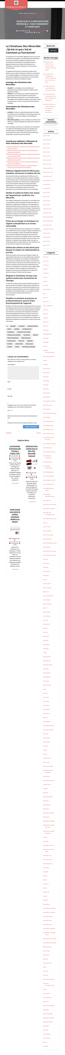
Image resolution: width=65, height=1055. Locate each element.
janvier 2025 (48, 213)
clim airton (47, 527)
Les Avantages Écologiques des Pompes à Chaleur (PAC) (15, 450)
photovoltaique (49, 797)
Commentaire (12, 364)
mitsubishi (47, 721)
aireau (46, 314)
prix (46, 888)
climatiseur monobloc (50, 551)
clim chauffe (48, 531)
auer (46, 346)
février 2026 (48, 160)
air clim (47, 302)
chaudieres (48, 409)
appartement (48, 334)
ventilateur (48, 1034)
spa (46, 989)
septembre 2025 (49, 180)
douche (47, 575)
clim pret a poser (49, 535)
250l (46, 277)
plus (46, 837)
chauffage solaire (49, 484)
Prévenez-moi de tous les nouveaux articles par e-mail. (22, 423)
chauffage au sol (49, 429)
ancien (46, 330)
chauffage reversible (50, 480)
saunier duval (48, 963)
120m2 (47, 261)
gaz (46, 652)
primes (47, 884)
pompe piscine (48, 863)
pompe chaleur (49, 859)
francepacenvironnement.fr (16, 7)
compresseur (26, 335)
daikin (46, 567)
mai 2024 (47, 245)
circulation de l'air (26, 329)
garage (47, 648)
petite (46, 792)
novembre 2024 (49, 221)
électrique (47, 616)
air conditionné (49, 306)
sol (45, 967)
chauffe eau (48, 500)
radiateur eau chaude (50, 908)
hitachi (47, 669)
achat (46, 285)
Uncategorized (29, 13)
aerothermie (48, 289)
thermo (47, 1001)
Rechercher (51, 46)
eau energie (48, 588)
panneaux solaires (49, 780)
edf (46, 608)
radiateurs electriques (50, 943)
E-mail (10, 389)
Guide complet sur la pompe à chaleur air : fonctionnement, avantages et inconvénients (50, 108)
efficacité (35, 335)
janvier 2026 (48, 164)
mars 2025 (47, 205)
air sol (46, 310)
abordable (12, 326)
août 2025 (47, 184)
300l (46, 281)
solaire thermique (49, 979)
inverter (47, 681)
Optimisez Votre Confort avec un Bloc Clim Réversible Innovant (32, 451)
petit (46, 788)
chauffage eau (48, 448)
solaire (46, 975)
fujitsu (46, 640)
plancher (47, 817)
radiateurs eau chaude (50, 939)
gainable (47, 644)
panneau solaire (49, 766)
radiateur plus (48, 924)
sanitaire (47, 955)
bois (46, 360)
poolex (46, 872)
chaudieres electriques (50, 413)
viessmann (47, 1038)
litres (46, 693)
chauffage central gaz (50, 444)
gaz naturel (48, 657)
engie (46, 620)
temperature (48, 997)
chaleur (9, 329)
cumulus (47, 563)
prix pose (47, 892)
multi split (47, 738)
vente (46, 1030)
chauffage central (49, 433)
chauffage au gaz (49, 425)
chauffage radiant (49, 476)
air (45, 293)
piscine (47, 801)
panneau (47, 762)
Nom (9, 382)
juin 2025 (47, 192)
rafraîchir (9, 347)
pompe (47, 841)
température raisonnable (28, 347)
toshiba (47, 1010)
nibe (46, 750)
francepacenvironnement (38, 31)
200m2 (47, 273)
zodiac (46, 1046)
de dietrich (47, 571)
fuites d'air (21, 341)
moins (46, 734)
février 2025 (48, 209)
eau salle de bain (49, 596)
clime (46, 559)
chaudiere (47, 393)
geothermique (48, 665)
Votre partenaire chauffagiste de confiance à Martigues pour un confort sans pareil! (50, 78)
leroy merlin (48, 685)
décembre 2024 (49, 217)
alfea (46, 326)
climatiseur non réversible (13, 335)
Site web (10, 396)
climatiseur (48, 547)
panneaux (47, 776)
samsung (47, 951)
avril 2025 (47, 201)
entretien (47, 624)
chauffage (16, 329)
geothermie (48, 661)
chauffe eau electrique (50, 504)
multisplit (47, 742)
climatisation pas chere (51, 543)
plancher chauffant (50, 821)
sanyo (46, 959)
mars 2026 (47, 156)
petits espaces (29, 344)
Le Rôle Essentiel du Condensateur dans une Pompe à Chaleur (50, 88)
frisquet (47, 636)
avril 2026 (47, 152)
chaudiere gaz (48, 405)
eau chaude (48, 583)
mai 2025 (47, 196)
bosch (46, 364)
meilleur (47, 705)
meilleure (47, 709)
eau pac (47, 592)
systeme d (47, 993)
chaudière (47, 397)
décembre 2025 (49, 168)
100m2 (47, 257)
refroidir (17, 347)
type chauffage (49, 1014)
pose (46, 876)
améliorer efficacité (32, 326)
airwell (47, 322)
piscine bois (48, 805)
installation (30, 341)
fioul (46, 628)
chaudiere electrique (50, 401)
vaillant (47, 1026)
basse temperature (50, 356)
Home (21, 13)
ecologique (48, 600)
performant (48, 784)
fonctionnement (11, 341)
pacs (46, 754)
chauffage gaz (48, 462)
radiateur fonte (49, 916)
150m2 (47, 265)
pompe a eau (48, 855)
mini (46, 717)
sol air (46, 971)
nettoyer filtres (19, 344)
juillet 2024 (48, 237)
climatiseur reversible (50, 555)
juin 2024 (47, 241)
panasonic (47, 758)
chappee (47, 381)
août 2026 (47, 136)
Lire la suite (15, 483)
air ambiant (21, 326)
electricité (47, 612)
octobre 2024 (48, 225)
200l (46, 269)
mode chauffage (49, 730)
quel (46, 896)
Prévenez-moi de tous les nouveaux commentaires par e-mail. (23, 417)
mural (46, 746)
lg (45, 689)
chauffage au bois (49, 421)
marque (47, 701)
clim (46, 523)
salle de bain (48, 947)
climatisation (10, 332)
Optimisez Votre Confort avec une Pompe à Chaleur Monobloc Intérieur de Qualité (50, 66)
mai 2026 (47, 148)
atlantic (47, 342)
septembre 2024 (49, 229)
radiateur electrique (50, 912)
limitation (9, 344)
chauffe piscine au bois (50, 518)
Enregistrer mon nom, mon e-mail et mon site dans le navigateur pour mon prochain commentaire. (22, 406)
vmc (46, 1042)
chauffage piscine (49, 472)
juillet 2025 (48, 188)
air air (46, 297)
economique (48, 604)
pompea (47, 868)
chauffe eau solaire (50, 508)
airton (46, 318)
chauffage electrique (50, 452)
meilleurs (47, 713)
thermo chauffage (49, 1006)
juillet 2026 (48, 140)
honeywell (47, 673)
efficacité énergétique (12, 338)
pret (46, 880)
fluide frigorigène (26, 338)
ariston (47, 338)
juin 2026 (47, 144)
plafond (47, 809)
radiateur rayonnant (50, 928)
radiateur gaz (48, 920)
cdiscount (47, 373)
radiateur (47, 904)
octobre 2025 (48, 176)
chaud (46, 385)
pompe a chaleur (49, 845)
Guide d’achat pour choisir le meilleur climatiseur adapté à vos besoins (15, 515)
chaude (47, 389)
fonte (46, 632)
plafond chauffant (49, 813)
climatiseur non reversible (23, 332)
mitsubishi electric (49, 726)
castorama (47, 368)
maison (47, 697)
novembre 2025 (49, 172)
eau (46, 579)
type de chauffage (49, 1018)
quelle (46, 900)
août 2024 (47, 233)
